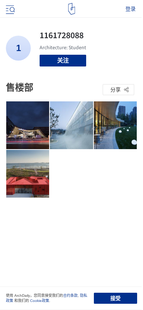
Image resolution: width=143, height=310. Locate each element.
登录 (130, 8)
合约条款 (70, 295)
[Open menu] (9, 9)
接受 (115, 298)
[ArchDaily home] (71, 9)
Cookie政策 (39, 301)
